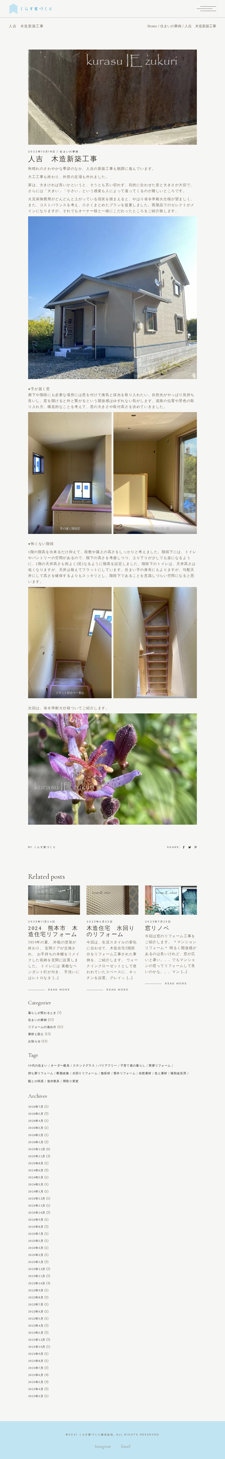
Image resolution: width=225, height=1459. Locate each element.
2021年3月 (36, 1396)
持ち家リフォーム (40, 1073)
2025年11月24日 (41, 921)
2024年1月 (36, 1191)
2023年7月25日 (158, 921)
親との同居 (36, 1081)
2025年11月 (36, 1156)
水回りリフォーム (85, 1073)
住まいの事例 (170, 26)
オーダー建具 (60, 1065)
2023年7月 (36, 1234)
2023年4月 (36, 1248)
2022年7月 (36, 1304)
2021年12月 (36, 1340)
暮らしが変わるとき (42, 1013)
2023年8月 (36, 1227)
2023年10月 (36, 1213)
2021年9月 (36, 1354)
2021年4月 (36, 1389)
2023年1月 (36, 1262)
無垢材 (105, 1073)
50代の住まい (37, 1065)
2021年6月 (36, 1375)
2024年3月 (36, 1184)
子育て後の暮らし (132, 1065)
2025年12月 (36, 1149)
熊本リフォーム (125, 1073)
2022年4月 (36, 1326)
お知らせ (34, 1041)
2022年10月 (36, 1283)
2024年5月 (36, 1177)
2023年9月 (36, 1220)
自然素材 (145, 1073)
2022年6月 (36, 1311)
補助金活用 (178, 1073)
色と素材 (161, 1073)
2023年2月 (36, 1255)
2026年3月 (36, 1128)
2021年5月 (36, 1382)
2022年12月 (36, 1269)
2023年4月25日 (100, 921)
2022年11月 (36, 1276)
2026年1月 (36, 1142)
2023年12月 (36, 1198)
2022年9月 (36, 1290)
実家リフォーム (160, 1065)
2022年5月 (36, 1318)
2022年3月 (36, 1333)
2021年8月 (36, 1361)
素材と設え (36, 1034)
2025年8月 (36, 1163)
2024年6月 (36, 1170)
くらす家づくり (45, 847)
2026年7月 (36, 1107)
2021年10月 (36, 1347)
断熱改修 (62, 1073)
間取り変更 (71, 1081)
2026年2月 (36, 1135)
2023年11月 (36, 1205)
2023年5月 (36, 1241)
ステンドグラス (84, 1065)
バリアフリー (107, 1065)
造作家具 (53, 1081)
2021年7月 (36, 1368)
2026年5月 (36, 1114)
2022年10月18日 (42, 151)
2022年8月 (36, 1297)
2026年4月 (36, 1121)
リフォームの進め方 (42, 1027)
